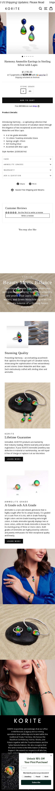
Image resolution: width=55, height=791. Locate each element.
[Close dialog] (51, 755)
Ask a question (12, 175)
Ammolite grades (14, 164)
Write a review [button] (27, 215)
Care (6, 159)
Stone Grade (27, 86)
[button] (27, 75)
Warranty (9, 170)
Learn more (14, 459)
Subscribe (36, 782)
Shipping (18, 77)
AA (30, 91)
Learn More (14, 541)
